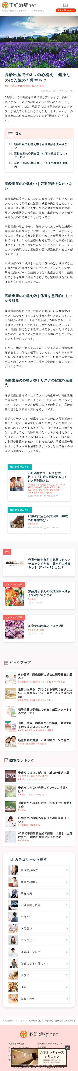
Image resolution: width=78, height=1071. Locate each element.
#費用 (21, 743)
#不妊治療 (35, 700)
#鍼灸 (21, 730)
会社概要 (42, 1047)
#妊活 (51, 730)
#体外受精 (35, 682)
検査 (44, 203)
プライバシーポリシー (18, 1047)
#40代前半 (24, 86)
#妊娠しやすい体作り (36, 730)
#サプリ (22, 776)
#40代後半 (38, 86)
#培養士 (61, 682)
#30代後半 (11, 86)
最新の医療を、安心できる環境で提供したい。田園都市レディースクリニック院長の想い (45, 693)
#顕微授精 (23, 682)
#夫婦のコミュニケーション (32, 779)
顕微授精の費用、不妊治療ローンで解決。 (45, 740)
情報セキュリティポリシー (50, 1044)
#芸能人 (22, 810)
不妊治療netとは (16, 1044)
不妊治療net (21, 1067)
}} (6, 772)
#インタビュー (48, 682)
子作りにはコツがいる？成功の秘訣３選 (43, 772)
